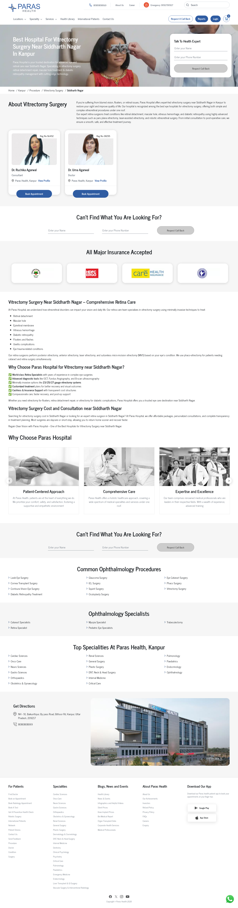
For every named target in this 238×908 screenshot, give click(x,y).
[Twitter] (116, 897)
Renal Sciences (96, 656)
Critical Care (95, 683)
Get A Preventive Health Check (21, 812)
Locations (18, 19)
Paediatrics (172, 661)
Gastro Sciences (19, 672)
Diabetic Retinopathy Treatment (26, 594)
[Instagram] (122, 897)
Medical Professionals (107, 830)
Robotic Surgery (14, 816)
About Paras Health (155, 786)
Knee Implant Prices (106, 812)
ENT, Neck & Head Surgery (102, 672)
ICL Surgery (94, 583)
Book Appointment (34, 194)
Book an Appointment (17, 798)
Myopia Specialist (97, 622)
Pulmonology (173, 656)
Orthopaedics (17, 678)
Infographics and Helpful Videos (111, 803)
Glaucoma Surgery (98, 578)
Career (132, 5)
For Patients (16, 786)
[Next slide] (229, 480)
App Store (204, 817)
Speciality (34, 19)
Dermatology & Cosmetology (65, 834)
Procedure (34, 90)
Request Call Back (201, 68)
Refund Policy (148, 807)
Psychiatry (57, 856)
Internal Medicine (97, 678)
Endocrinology (174, 667)
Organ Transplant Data (107, 821)
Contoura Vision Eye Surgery (25, 589)
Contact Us (108, 19)
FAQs (145, 816)
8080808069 (99, 5)
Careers (146, 821)
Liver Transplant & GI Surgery (65, 883)
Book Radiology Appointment (20, 803)
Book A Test (13, 807)
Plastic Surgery (96, 667)
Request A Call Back (180, 19)
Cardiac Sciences (19, 656)
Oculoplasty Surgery (99, 594)
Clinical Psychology (61, 852)
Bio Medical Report (105, 816)
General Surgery (97, 661)
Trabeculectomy (175, 622)
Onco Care (16, 661)
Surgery (11, 856)
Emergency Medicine (61, 874)
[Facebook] (110, 897)
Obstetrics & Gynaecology (24, 683)
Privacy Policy (148, 812)
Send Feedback (14, 838)
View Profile (44, 180)
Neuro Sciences (18, 667)
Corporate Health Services (108, 825)
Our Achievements (150, 798)
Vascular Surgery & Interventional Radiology (71, 887)
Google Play (204, 808)
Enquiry (146, 825)
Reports (201, 19)
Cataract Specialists (20, 622)
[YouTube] (128, 897)
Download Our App (199, 786)
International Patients (88, 19)
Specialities (60, 786)
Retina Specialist (19, 628)
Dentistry (57, 847)
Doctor (11, 847)
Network (11, 825)
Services (50, 19)
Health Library (67, 19)
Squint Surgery (96, 589)
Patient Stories (14, 830)
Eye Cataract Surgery (177, 578)
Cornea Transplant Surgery (24, 583)
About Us (119, 5)
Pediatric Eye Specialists (101, 628)
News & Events (104, 798)
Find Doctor (13, 794)
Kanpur (22, 90)
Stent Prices (103, 807)
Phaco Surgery (174, 583)
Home (11, 90)
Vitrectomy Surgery (53, 90)
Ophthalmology (174, 672)
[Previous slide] (9, 480)
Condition (12, 852)
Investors (146, 803)
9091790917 (167, 5)
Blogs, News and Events (113, 786)
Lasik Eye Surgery (19, 578)
